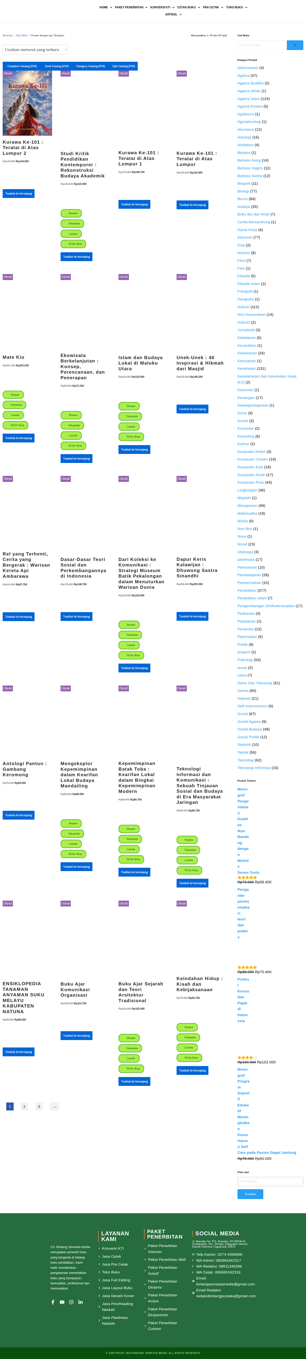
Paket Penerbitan (129, 7)
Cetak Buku (186, 7)
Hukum (243, 307)
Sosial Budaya (249, 729)
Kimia (242, 413)
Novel (242, 544)
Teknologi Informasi (254, 768)
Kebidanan (246, 338)
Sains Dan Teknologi (254, 683)
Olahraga (245, 552)
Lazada (72, 233)
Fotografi (245, 291)
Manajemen (247, 505)
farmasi (243, 253)
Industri (243, 322)
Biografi (243, 183)
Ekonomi (244, 237)
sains (241, 675)
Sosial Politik (248, 737)
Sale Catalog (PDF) (123, 66)
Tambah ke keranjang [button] (18, 193)
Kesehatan (246, 368)
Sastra (242, 691)
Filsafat (243, 276)
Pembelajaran (249, 575)
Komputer (245, 428)
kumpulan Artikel (251, 452)
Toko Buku (234, 7)
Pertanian (245, 629)
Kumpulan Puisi (250, 482)
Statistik (244, 744)
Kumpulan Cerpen (252, 459)
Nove (241, 536)
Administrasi (247, 68)
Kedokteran (247, 353)
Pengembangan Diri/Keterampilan (266, 606)
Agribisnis (245, 114)
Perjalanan (246, 621)
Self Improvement (252, 706)
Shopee (72, 213)
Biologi (243, 191)
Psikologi (245, 660)
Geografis (245, 299)
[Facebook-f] (52, 1302)
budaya (243, 207)
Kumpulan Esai (250, 467)
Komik (242, 421)
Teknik (242, 752)
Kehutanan (246, 361)
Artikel (171, 14)
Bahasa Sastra (249, 176)
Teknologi (245, 760)
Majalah (244, 498)
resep (242, 668)
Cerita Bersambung (253, 222)
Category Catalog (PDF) (90, 66)
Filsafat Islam (248, 284)
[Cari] (295, 45)
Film (241, 268)
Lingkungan (247, 490)
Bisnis (242, 199)
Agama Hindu (248, 91)
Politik (242, 644)
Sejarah (244, 698)
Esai (241, 245)
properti (243, 652)
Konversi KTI (160, 7)
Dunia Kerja (247, 230)
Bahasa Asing (249, 160)
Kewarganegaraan (252, 405)
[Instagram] (71, 1302)
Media (242, 521)
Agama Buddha (250, 83)
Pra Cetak (211, 7)
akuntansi (245, 129)
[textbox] (270, 1181)
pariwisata (246, 559)
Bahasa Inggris (250, 168)
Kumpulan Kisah (251, 475)
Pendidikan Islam (252, 598)
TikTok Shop (75, 243)
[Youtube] (62, 1302)
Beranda (7, 35)
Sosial (242, 714)
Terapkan (250, 1194)
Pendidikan (246, 590)
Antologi (244, 137)
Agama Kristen (249, 106)
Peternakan (247, 637)
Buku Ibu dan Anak (253, 214)
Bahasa (243, 153)
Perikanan (246, 613)
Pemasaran (247, 567)
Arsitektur (245, 145)
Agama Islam (248, 99)
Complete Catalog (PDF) (22, 66)
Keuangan (246, 398)
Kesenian (245, 390)
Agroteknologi (249, 122)
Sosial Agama (249, 721)
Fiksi (241, 260)
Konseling (245, 436)
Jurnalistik (246, 330)
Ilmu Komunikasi (251, 314)
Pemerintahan (249, 583)
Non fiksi (244, 529)
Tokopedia (74, 223)
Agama (243, 75)
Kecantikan (246, 345)
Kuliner (243, 444)
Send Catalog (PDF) (56, 66)
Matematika (247, 513)
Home (104, 7)
